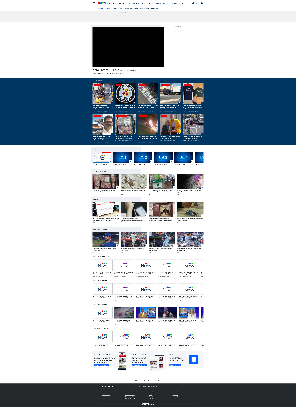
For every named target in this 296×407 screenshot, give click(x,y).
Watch (128, 3)
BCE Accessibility (106, 395)
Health (136, 8)
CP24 (150, 395)
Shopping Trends (161, 3)
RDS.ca (174, 398)
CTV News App (139, 380)
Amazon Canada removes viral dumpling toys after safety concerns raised (189, 191)
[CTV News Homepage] (104, 3)
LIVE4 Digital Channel (181, 164)
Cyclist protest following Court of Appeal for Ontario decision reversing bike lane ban (148, 107)
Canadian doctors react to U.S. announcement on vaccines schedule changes (132, 220)
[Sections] (94, 3)
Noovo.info (175, 395)
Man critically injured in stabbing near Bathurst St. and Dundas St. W (125, 107)
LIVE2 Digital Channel (140, 164)
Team (159, 380)
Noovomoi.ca (176, 396)
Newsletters (154, 380)
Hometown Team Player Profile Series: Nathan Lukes (104, 249)
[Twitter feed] (103, 386)
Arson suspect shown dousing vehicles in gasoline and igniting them (147, 138)
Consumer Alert (128, 8)
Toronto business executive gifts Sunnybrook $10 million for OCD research (161, 219)
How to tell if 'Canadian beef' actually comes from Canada (124, 137)
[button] (200, 159)
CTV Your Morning (147, 3)
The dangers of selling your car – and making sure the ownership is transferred (161, 191)
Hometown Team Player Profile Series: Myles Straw (132, 249)
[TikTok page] (106, 386)
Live (181, 3)
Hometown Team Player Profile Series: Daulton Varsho (160, 249)
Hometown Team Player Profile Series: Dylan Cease (189, 249)
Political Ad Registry (130, 398)
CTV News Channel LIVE (100, 164)
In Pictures (136, 3)
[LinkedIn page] (112, 386)
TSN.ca (151, 398)
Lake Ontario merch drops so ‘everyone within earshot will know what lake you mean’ (193, 107)
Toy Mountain (154, 8)
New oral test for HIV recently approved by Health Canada (190, 219)
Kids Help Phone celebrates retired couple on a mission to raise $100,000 (105, 219)
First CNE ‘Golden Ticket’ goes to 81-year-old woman (170, 137)
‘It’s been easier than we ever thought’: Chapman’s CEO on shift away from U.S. (101, 138)
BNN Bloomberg (153, 396)
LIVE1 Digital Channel (119, 164)
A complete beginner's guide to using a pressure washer (133, 191)
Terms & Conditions (130, 396)
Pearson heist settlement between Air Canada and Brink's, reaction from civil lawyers (102, 107)
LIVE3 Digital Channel (160, 164)
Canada (121, 3)
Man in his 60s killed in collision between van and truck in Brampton (169, 107)
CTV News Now (173, 3)
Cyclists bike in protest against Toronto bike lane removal (192, 137)
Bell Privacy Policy (130, 395)
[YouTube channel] (109, 386)
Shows (120, 8)
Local (114, 3)
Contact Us (147, 380)
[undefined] (103, 268)
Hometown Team (144, 8)
